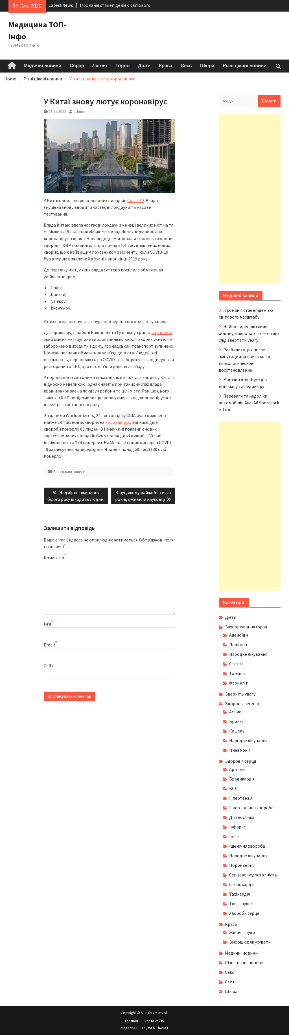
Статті (236, 663)
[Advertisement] (249, 199)
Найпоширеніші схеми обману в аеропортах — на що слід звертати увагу (249, 333)
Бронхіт (237, 721)
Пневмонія (240, 750)
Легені (99, 66)
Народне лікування (248, 654)
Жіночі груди (242, 932)
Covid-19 (135, 200)
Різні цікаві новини (244, 66)
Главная (131, 1021)
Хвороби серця (244, 913)
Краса (165, 66)
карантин (161, 332)
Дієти (144, 66)
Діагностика (241, 817)
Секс (186, 66)
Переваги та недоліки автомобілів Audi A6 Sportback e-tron (249, 402)
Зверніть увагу (240, 694)
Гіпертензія (240, 798)
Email (49, 645)
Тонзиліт (238, 673)
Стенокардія (241, 884)
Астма (235, 711)
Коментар (54, 557)
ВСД (233, 788)
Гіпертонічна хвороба (251, 807)
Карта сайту (154, 1021)
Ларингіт (238, 644)
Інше (234, 836)
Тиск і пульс (241, 903)
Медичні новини (42, 66)
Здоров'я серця (240, 761)
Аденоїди (238, 635)
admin (79, 111)
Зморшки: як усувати (250, 942)
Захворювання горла (246, 627)
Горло (122, 66)
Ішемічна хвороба (247, 846)
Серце (77, 66)
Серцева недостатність (253, 875)
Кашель (237, 731)
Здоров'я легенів (242, 703)
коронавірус (117, 422)
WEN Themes (158, 1028)
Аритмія (237, 769)
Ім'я (47, 624)
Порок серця (242, 865)
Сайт (49, 665)
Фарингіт (238, 683)
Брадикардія (242, 779)
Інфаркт (237, 827)
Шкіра (207, 66)
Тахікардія (239, 894)
